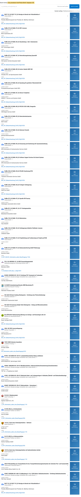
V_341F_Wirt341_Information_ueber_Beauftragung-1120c (15, 257)
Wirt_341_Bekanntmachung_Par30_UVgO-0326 (13, 23)
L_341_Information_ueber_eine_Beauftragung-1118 (14, 404)
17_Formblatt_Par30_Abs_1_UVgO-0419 (11, 271)
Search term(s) (4, 2)
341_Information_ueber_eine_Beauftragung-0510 (13, 351)
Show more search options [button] (62, 6)
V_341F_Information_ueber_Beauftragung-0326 (13, 418)
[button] (12, 16)
